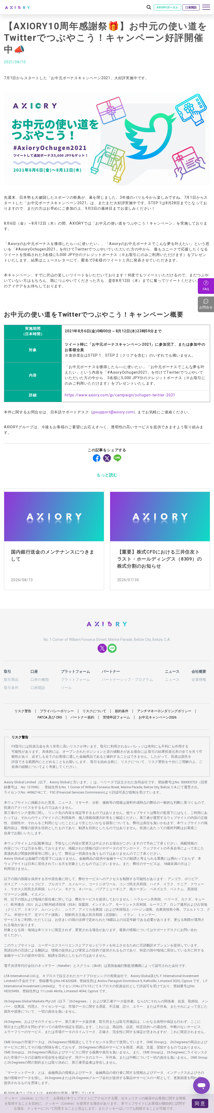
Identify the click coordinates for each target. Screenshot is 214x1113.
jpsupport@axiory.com (113, 412)
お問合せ (206, 304)
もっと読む (107, 474)
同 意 (200, 1103)
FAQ (206, 289)
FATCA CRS (50, 717)
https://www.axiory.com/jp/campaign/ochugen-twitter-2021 (120, 395)
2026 (157, 717)
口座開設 (191, 7)
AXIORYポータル (167, 7)
